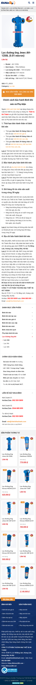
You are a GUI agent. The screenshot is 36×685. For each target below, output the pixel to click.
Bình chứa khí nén (8, 613)
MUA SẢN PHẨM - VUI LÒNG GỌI (19, 93)
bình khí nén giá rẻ (20, 134)
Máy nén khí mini (25, 613)
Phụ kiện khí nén (25, 621)
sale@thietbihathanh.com (16, 422)
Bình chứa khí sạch (9, 330)
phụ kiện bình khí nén (18, 167)
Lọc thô (6, 343)
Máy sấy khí (23, 617)
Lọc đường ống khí (16, 8)
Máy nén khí (23, 610)
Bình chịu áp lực (7, 617)
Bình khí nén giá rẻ (9, 319)
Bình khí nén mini (8, 326)
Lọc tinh (6, 347)
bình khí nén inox (16, 144)
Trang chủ (4, 8)
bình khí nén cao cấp (21, 139)
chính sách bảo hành (13, 109)
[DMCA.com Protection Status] (18, 683)
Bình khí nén (6, 313)
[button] (31, 18)
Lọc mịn (26, 8)
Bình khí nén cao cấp (9, 323)
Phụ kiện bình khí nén (10, 333)
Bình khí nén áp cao (9, 316)
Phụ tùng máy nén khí (26, 625)
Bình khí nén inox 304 (9, 621)
